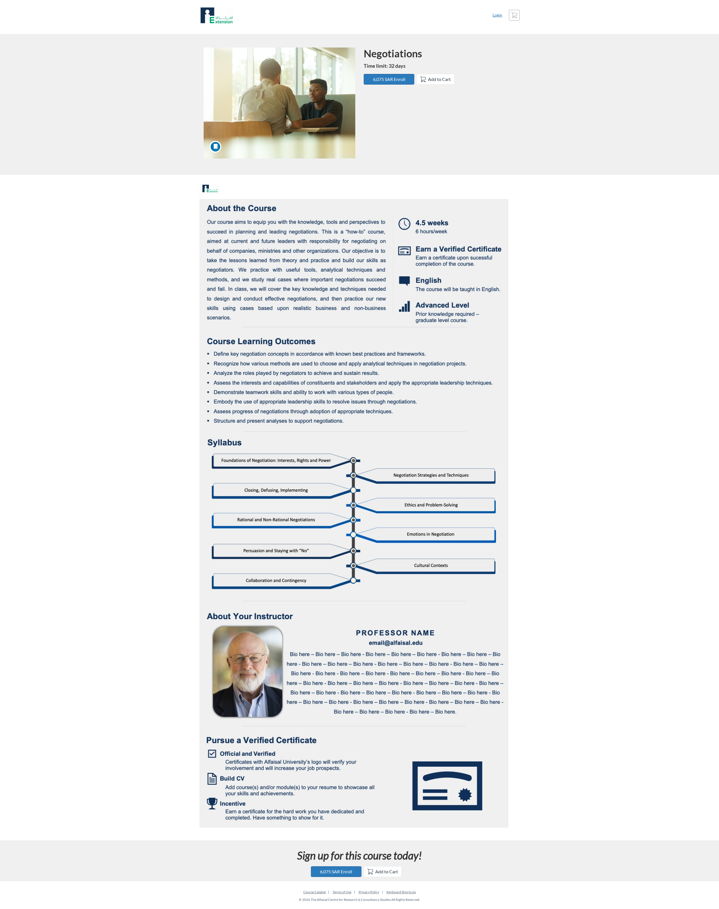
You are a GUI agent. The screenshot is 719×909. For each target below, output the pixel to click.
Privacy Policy (369, 892)
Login (497, 15)
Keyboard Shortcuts (401, 892)
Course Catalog (314, 892)
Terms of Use (342, 892)
